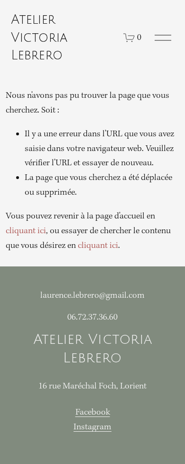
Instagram (92, 427)
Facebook (92, 412)
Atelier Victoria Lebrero (39, 37)
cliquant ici (26, 231)
